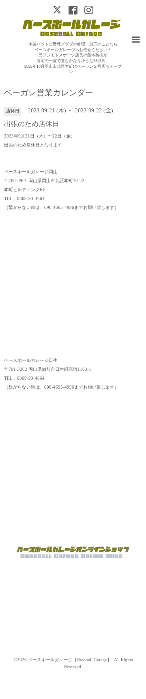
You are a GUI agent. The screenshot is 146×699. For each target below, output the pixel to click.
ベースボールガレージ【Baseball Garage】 (70, 660)
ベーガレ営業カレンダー (48, 93)
